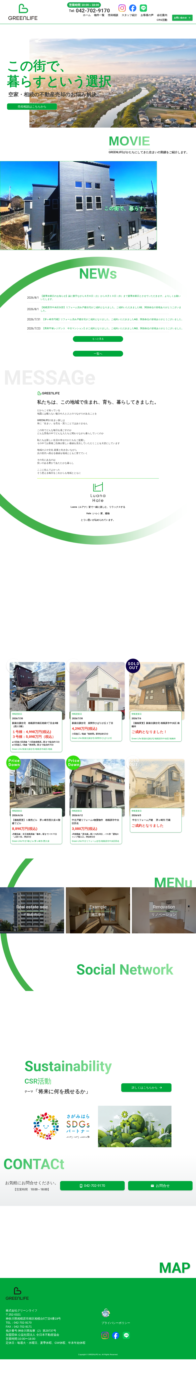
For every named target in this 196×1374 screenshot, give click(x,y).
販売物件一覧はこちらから (141, 92)
